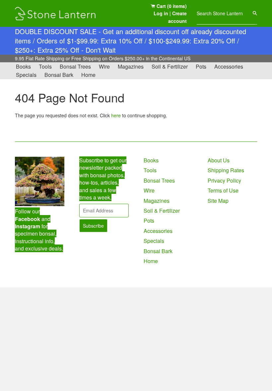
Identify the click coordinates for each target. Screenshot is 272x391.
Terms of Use (223, 190)
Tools (45, 66)
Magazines (131, 66)
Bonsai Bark (58, 75)
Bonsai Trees (75, 66)
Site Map (218, 200)
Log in (161, 13)
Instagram (27, 226)
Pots (201, 66)
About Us (219, 160)
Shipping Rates (226, 170)
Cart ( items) (171, 6)
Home (88, 75)
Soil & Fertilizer (170, 66)
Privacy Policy (224, 180)
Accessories (228, 66)
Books (23, 66)
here (116, 115)
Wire (104, 66)
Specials (26, 75)
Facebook (27, 219)
